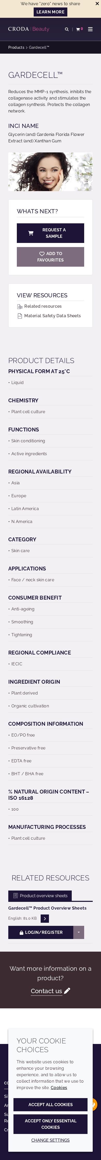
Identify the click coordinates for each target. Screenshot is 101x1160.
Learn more (50, 12)
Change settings (50, 1140)
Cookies (59, 1087)
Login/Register (43, 932)
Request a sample (54, 233)
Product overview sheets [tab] (43, 895)
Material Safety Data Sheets (52, 315)
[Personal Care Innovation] (29, 29)
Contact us (46, 991)
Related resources (42, 306)
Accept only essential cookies (50, 1124)
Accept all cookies (50, 1104)
